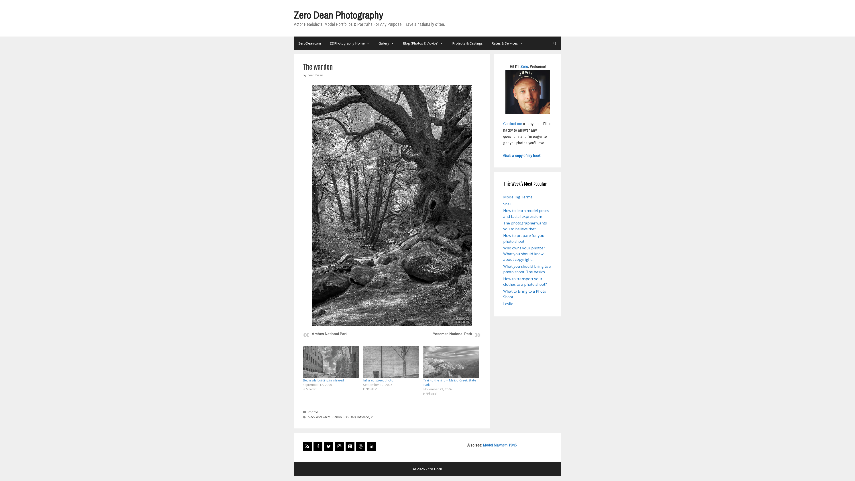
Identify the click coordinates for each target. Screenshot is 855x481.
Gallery (384, 43)
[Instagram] (339, 446)
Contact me (512, 123)
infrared (363, 417)
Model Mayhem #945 (500, 445)
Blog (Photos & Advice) (420, 43)
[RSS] (307, 446)
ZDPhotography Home (347, 43)
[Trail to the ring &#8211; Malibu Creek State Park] (451, 362)
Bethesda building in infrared (323, 380)
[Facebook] (318, 446)
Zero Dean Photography (338, 15)
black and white (319, 417)
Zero (524, 66)
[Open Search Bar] (554, 43)
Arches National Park (330, 334)
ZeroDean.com (309, 43)
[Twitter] (328, 446)
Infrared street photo (378, 380)
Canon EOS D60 (344, 417)
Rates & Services (505, 43)
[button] (392, 205)
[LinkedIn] (371, 446)
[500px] (360, 446)
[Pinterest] (350, 446)
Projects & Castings (467, 43)
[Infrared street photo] (391, 362)
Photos (313, 412)
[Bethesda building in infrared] (331, 362)
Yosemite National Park (452, 334)
